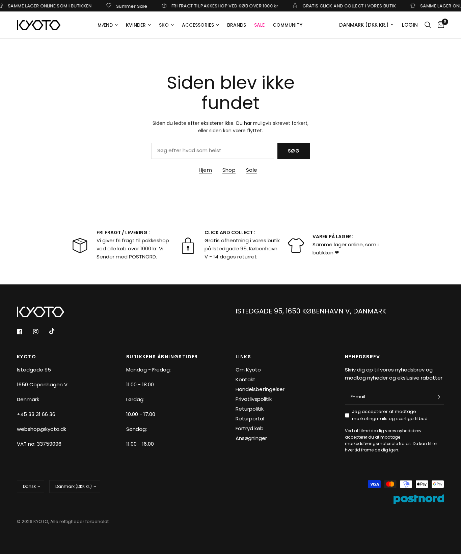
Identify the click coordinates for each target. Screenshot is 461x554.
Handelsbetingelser (260, 389)
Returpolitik (250, 408)
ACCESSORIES (198, 25)
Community (287, 25)
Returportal (250, 418)
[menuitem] (107, 25)
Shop (229, 170)
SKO (164, 25)
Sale (251, 170)
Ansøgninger (251, 438)
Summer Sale (126, 5)
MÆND (105, 25)
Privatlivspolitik (254, 399)
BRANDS (236, 25)
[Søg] (427, 24)
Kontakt (245, 379)
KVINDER (136, 25)
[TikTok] (56, 331)
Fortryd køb (250, 428)
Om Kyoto (248, 369)
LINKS (243, 356)
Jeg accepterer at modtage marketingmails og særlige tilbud (390, 415)
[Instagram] (40, 331)
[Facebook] (24, 331)
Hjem (205, 170)
